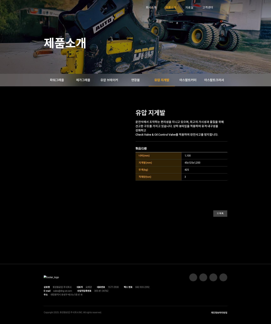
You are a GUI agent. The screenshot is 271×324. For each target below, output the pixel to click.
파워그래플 (57, 80)
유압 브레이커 (109, 80)
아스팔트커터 (187, 80)
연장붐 (135, 80)
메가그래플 (83, 80)
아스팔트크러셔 (214, 80)
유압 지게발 (161, 80)
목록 (221, 213)
